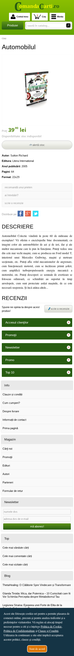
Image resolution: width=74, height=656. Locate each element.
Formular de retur (13, 490)
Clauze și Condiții (48, 631)
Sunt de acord (37, 649)
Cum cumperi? (11, 402)
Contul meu (22, 16)
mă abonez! (37, 526)
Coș (41, 16)
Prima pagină (10, 428)
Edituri (6, 465)
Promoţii (7, 457)
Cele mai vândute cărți (16, 547)
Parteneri (8, 482)
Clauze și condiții (12, 394)
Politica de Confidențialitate (19, 631)
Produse (12, 25)
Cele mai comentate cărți (17, 556)
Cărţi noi (7, 448)
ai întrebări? (11, 195)
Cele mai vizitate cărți (15, 564)
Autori (6, 473)
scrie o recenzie (14, 203)
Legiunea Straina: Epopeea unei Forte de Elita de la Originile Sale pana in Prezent (32, 607)
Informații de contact (14, 419)
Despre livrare (11, 411)
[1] (68, 25)
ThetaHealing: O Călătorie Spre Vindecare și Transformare (37, 584)
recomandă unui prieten (18, 187)
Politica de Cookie (51, 626)
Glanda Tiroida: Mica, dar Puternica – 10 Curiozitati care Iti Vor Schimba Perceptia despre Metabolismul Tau (36, 595)
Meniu (60, 16)
